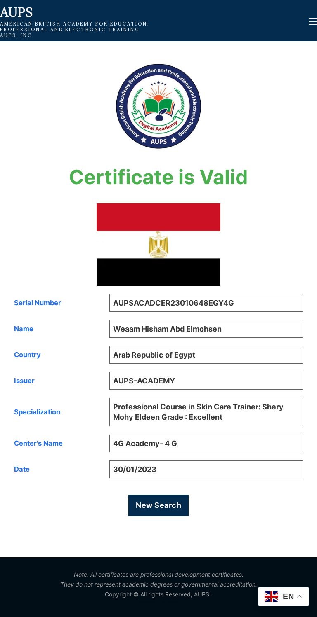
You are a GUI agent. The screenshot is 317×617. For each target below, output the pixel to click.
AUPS (16, 12)
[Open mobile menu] (313, 21)
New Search (158, 505)
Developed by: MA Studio (158, 602)
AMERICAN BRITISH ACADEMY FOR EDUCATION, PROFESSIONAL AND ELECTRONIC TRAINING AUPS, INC (74, 29)
